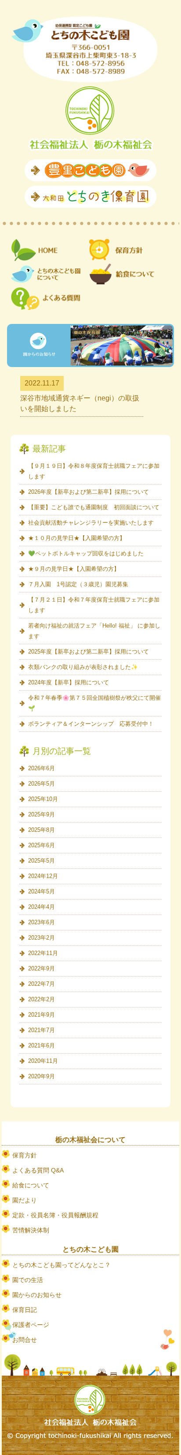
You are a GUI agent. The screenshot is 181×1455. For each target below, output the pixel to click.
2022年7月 (41, 984)
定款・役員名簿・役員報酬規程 (55, 1215)
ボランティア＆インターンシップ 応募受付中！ (91, 723)
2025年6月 (41, 845)
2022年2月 (41, 999)
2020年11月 (43, 1061)
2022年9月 (41, 968)
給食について (30, 1185)
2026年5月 (41, 783)
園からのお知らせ (37, 1294)
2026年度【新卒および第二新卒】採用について (88, 492)
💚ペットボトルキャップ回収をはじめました (86, 553)
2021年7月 (41, 1030)
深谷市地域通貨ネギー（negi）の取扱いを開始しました (79, 403)
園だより (24, 1200)
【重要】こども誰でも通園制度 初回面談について (93, 507)
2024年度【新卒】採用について (68, 682)
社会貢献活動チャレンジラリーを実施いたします (91, 522)
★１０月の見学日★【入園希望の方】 (76, 538)
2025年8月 (41, 830)
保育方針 (24, 1155)
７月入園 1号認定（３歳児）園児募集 (78, 584)
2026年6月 (41, 768)
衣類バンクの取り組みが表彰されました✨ (83, 667)
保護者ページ (30, 1324)
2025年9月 (41, 814)
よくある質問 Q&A (38, 1170)
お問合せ (24, 1339)
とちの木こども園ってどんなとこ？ (61, 1264)
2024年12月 (43, 876)
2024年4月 (41, 907)
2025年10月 (43, 799)
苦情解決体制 (30, 1230)
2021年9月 (41, 1014)
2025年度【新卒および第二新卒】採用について (88, 651)
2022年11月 (43, 953)
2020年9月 (41, 1076)
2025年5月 (41, 860)
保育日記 (24, 1309)
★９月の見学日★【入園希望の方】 (73, 569)
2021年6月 (41, 1045)
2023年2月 (41, 937)
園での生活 (27, 1279)
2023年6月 (41, 922)
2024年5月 (41, 891)
